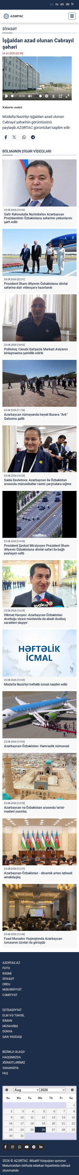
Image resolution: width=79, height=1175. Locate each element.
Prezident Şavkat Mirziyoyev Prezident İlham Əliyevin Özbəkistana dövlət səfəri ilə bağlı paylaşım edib (36, 549)
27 (53, 1129)
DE (67, 4)
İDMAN (7, 1020)
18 (32, 1123)
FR (72, 4)
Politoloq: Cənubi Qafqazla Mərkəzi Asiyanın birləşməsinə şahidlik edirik (36, 351)
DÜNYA (7, 1031)
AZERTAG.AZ (11, 963)
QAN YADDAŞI (12, 1037)
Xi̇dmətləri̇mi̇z (13, 1062)
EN (62, 4)
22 (73, 1123)
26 (43, 1129)
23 (10, 1129)
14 (63, 1117)
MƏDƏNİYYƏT (12, 989)
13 (53, 1117)
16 (10, 1123)
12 (43, 1117)
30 (10, 1135)
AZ (51, 4)
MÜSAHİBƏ (10, 1026)
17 (22, 1123)
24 (22, 1129)
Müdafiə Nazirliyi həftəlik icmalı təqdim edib (35, 684)
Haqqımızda (11, 1057)
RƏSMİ (7, 973)
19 (43, 1123)
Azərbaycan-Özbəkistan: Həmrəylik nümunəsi (36, 746)
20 (53, 1123)
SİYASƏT (9, 29)
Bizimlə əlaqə (13, 1052)
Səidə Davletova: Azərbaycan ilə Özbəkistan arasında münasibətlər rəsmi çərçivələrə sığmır (38, 482)
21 (63, 1123)
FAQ (5, 1073)
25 (32, 1129)
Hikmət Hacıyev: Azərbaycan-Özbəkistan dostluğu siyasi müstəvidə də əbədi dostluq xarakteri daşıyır (35, 619)
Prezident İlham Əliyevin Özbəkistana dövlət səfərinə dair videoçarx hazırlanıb (36, 285)
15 (73, 1117)
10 (22, 1117)
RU (57, 4)
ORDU (6, 984)
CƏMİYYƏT (9, 995)
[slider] (14, 96)
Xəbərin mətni (12, 107)
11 (32, 1117)
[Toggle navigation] (71, 16)
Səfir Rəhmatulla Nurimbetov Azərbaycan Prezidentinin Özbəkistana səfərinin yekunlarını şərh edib (38, 218)
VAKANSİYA (10, 1068)
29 (73, 1129)
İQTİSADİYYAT (12, 1010)
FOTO (6, 968)
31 (22, 1135)
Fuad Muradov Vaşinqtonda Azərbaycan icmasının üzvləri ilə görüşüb (33, 940)
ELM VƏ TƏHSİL (13, 1015)
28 (63, 1129)
